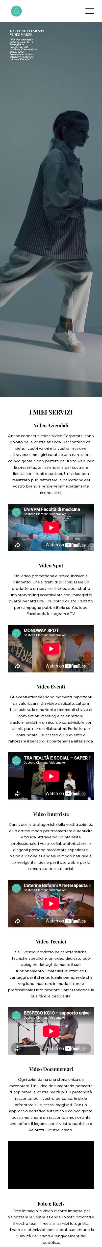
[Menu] (89, 11)
